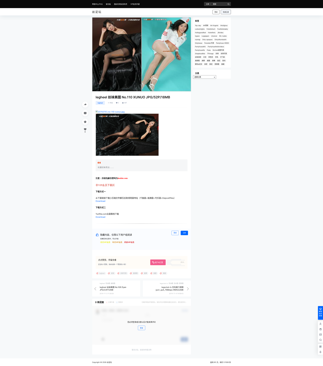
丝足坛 (109, 362)
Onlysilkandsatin (220, 39)
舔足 (210, 64)
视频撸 (217, 64)
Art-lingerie (214, 25)
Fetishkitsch (211, 29)
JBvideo (220, 33)
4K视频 (205, 25)
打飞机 (222, 57)
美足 (218, 61)
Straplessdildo (200, 53)
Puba (209, 50)
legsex (197, 36)
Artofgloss (223, 25)
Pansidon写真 (209, 43)
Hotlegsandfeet (200, 33)
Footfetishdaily (222, 29)
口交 (204, 57)
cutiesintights (200, 29)
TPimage (210, 53)
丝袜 (217, 53)
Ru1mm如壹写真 (218, 50)
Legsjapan (205, 36)
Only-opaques (207, 39)
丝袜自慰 (198, 57)
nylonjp (197, 39)
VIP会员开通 (135, 4)
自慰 (205, 64)
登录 (216, 12)
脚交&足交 (198, 64)
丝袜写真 (224, 53)
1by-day (198, 25)
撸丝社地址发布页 (120, 4)
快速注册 (226, 12)
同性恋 (210, 57)
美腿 (208, 61)
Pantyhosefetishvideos (216, 47)
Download (100, 201)
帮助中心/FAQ (97, 4)
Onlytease (198, 43)
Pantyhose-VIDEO (222, 43)
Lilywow (214, 36)
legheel (100, 103)
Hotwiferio (211, 33)
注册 (184, 233)
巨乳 (216, 57)
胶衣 (223, 61)
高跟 (222, 64)
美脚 (203, 61)
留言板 (108, 4)
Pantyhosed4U (200, 47)
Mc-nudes (223, 36)
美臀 (213, 61)
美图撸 (197, 61)
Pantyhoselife (200, 50)
